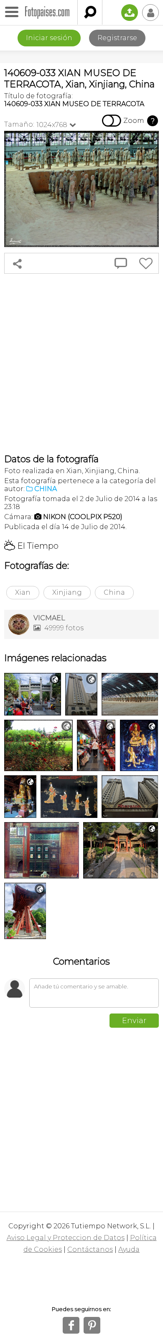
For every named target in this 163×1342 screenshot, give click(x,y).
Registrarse (117, 38)
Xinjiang (67, 592)
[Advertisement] (81, 363)
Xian (23, 592)
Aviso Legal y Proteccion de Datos (66, 1238)
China (114, 592)
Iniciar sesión (49, 38)
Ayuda (129, 1249)
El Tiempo (31, 546)
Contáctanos (90, 1249)
